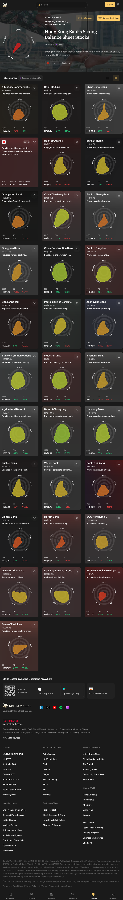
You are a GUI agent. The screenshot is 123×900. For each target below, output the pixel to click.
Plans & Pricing (90, 795)
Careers (86, 815)
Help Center (88, 822)
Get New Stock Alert (110, 18)
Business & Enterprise (93, 838)
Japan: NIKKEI (9, 784)
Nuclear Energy (10, 825)
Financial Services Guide (60, 886)
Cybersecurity (9, 845)
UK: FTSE (7, 759)
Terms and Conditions (13, 886)
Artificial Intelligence (12, 835)
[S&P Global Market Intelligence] (13, 722)
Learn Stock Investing (93, 827)
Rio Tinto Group (50, 779)
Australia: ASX (9, 764)
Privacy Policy (30, 886)
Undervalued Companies (14, 810)
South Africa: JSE (11, 779)
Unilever (46, 769)
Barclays (47, 794)
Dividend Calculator (52, 825)
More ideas (8, 850)
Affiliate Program (91, 832)
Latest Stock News (91, 754)
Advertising (88, 799)
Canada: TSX (9, 774)
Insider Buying (9, 820)
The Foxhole (88, 764)
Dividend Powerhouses (13, 815)
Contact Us (88, 810)
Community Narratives (93, 774)
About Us (87, 805)
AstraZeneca (49, 754)
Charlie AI (87, 843)
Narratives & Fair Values (54, 820)
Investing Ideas (52, 17)
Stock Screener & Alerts (54, 815)
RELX (45, 784)
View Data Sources (11, 738)
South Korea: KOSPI (12, 789)
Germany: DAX (9, 794)
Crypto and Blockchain (13, 840)
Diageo (46, 774)
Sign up (110, 5)
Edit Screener (86, 18)
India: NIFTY (8, 769)
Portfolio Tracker (50, 810)
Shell (45, 764)
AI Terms (43, 886)
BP (44, 789)
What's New (88, 779)
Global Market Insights (93, 759)
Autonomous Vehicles (12, 830)
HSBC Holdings (50, 759)
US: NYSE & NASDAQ (13, 754)
